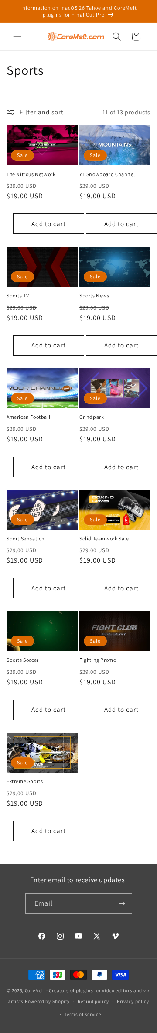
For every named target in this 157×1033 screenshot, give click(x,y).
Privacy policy (133, 1001)
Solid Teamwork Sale (104, 538)
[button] (17, 36)
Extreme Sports (25, 781)
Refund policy (93, 1001)
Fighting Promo (97, 659)
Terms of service (82, 1014)
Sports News (94, 295)
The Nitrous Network (31, 174)
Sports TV (18, 295)
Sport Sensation (26, 538)
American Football (28, 416)
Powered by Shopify (47, 1001)
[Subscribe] (122, 903)
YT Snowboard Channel (107, 174)
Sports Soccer (23, 659)
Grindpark (91, 416)
